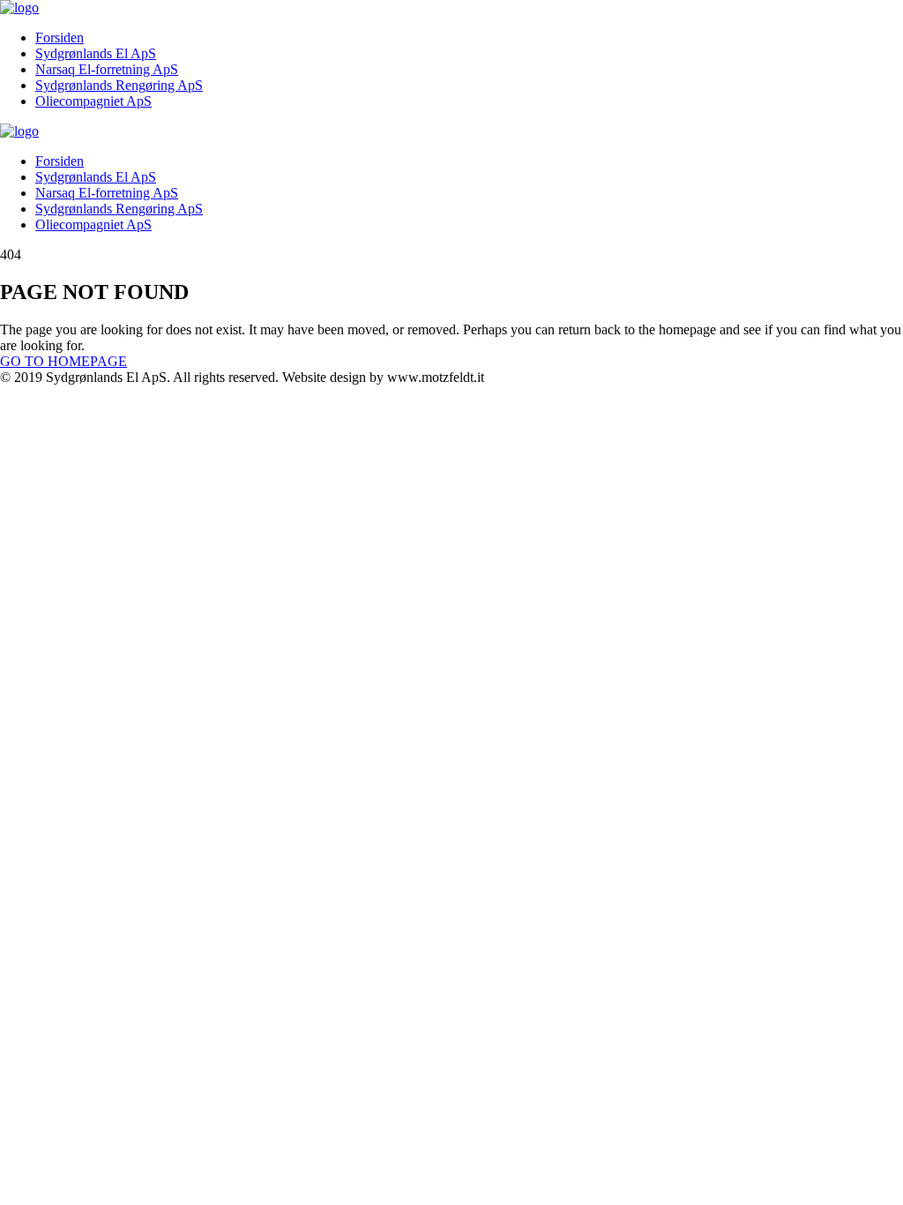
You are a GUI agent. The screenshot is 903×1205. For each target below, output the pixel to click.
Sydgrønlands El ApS (95, 53)
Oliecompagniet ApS (93, 101)
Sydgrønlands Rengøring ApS (119, 85)
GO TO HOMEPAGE (63, 361)
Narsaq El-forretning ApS (106, 69)
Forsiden (59, 37)
